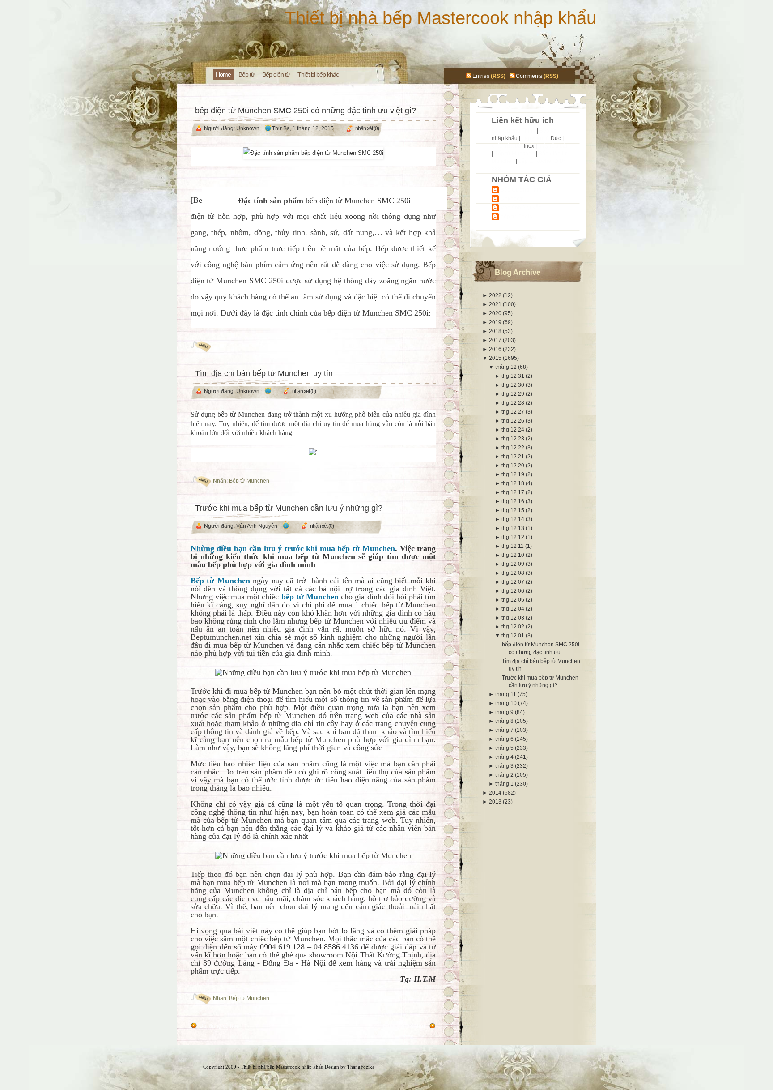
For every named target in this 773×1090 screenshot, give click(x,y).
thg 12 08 (513, 573)
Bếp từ (547, 131)
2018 (496, 331)
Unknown (512, 199)
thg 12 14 (513, 519)
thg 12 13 (513, 528)
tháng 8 (505, 721)
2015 (496, 358)
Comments (529, 76)
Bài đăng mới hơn (405, 1026)
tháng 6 (505, 739)
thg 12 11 (513, 546)
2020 (496, 313)
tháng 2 (505, 775)
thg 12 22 (513, 448)
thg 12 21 (513, 456)
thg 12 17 (513, 492)
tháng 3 (505, 766)
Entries (480, 76)
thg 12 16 (513, 501)
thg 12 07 (513, 582)
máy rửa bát (552, 146)
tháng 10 (506, 703)
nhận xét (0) (367, 128)
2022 (496, 295)
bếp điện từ (535, 138)
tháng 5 (505, 748)
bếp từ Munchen (241, 414)
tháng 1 (505, 784)
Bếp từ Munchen (249, 481)
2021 (496, 304)
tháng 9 (505, 712)
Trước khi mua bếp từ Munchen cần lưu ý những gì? (288, 508)
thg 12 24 (513, 430)
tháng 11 (506, 694)
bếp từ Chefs (516, 217)
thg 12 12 (513, 537)
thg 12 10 (513, 555)
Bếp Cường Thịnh (513, 131)
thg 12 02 (513, 627)
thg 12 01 (513, 636)
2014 (496, 793)
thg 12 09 (513, 564)
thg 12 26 (513, 421)
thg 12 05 (513, 600)
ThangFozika (360, 1066)
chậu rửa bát (507, 146)
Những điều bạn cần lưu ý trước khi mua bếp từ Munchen (293, 548)
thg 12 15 (513, 510)
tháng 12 (506, 367)
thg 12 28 (513, 403)
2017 (496, 340)
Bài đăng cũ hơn (220, 1026)
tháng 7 (505, 730)
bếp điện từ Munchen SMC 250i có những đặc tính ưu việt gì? (305, 110)
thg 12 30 (513, 385)
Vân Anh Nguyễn (521, 208)
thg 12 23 (513, 439)
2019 (496, 322)
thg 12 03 (513, 618)
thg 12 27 (513, 412)
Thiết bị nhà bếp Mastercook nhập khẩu (440, 18)
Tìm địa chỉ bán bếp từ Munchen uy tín (264, 373)
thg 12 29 (513, 394)
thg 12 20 (513, 465)
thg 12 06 (513, 591)
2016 (496, 349)
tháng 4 (505, 757)
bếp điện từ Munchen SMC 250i (358, 200)
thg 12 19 (513, 474)
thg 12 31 (513, 376)
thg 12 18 (513, 483)
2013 (496, 802)
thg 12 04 (513, 609)
